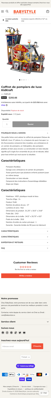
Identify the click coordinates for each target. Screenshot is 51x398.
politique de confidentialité (34, 389)
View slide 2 (21, 79)
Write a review (25, 275)
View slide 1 (19, 79)
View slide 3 (23, 79)
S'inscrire (37, 346)
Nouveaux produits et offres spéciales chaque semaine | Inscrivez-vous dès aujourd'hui (25, 4)
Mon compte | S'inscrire (11, 387)
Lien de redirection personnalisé (38, 391)
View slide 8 (34, 79)
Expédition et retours (15, 389)
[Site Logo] (25, 12)
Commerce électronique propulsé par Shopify (25, 394)
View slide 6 (29, 79)
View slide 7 (32, 79)
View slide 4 (25, 79)
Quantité (5, 119)
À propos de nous (39, 387)
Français (24, 357)
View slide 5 (27, 79)
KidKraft (7, 94)
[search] (7, 11)
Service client (26, 387)
